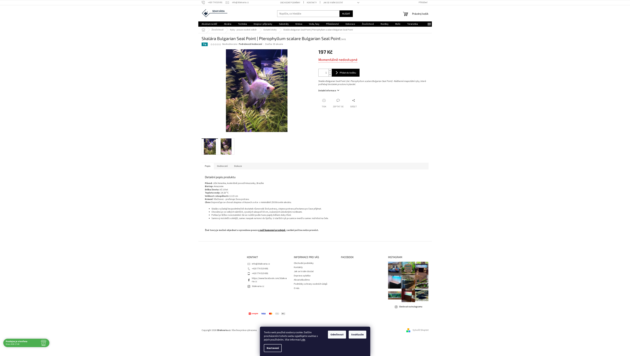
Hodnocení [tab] (222, 166)
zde (303, 339)
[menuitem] (209, 24)
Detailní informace (327, 90)
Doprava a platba (302, 275)
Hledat (346, 13)
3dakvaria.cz (258, 286)
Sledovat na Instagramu (410, 306)
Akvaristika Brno (302, 280)
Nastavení (273, 348)
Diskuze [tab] (238, 166)
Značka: (274, 44)
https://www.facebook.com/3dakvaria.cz (269, 280)
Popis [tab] (207, 166)
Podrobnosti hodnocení (250, 44)
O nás (296, 288)
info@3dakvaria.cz (261, 264)
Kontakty (312, 2)
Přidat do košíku (348, 72)
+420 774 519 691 (260, 268)
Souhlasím (357, 334)
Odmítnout (337, 334)
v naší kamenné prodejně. (272, 230)
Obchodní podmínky (290, 2)
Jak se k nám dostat (333, 2)
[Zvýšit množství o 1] (330, 71)
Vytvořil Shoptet (421, 330)
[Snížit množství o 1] (330, 74)
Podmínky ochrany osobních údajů (310, 284)
